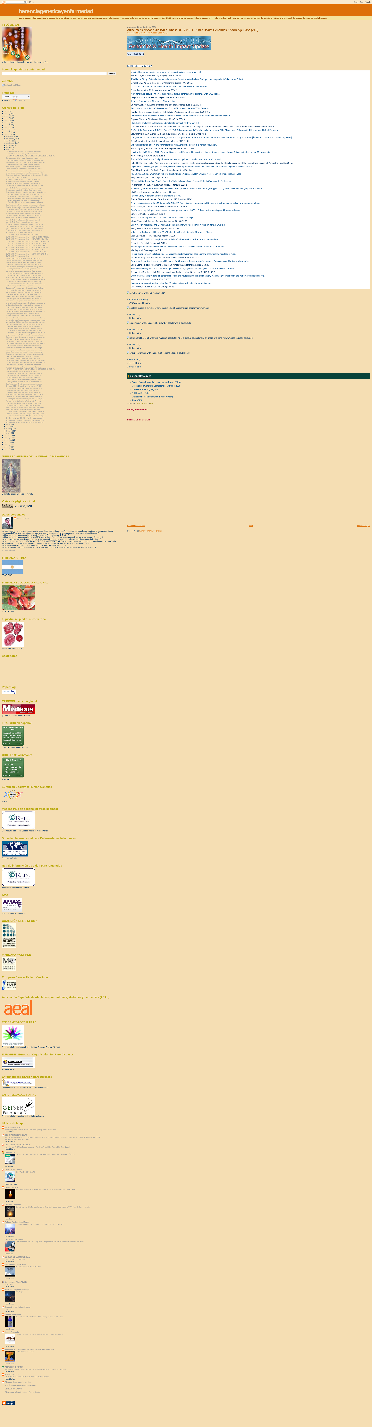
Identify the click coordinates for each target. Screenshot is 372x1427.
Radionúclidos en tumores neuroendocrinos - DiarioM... (25, 394)
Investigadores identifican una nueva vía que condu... (24, 350)
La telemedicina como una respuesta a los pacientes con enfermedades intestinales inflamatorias (50, 1242)
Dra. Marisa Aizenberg (14, 1239)
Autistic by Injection (13, 1315)
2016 (7, 134)
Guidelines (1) (135, 360)
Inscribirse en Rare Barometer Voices (19, 232)
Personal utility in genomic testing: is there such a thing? (156, 196)
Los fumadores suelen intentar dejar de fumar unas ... (24, 341)
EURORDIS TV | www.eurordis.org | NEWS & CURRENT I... (27, 254)
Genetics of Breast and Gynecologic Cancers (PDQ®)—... (26, 414)
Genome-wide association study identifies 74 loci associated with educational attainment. (171, 283)
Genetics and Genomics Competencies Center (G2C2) (156, 386)
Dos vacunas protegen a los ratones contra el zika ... (24, 301)
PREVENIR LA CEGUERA (15, 1264)
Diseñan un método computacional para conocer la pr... (25, 205)
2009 (7, 449)
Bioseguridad (10, 1152)
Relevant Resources (140, 376)
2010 (7, 447)
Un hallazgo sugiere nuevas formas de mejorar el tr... (24, 198)
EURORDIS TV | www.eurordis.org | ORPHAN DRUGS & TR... (28, 241)
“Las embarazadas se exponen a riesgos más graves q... (26, 162)
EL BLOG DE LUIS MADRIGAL (17, 1257)
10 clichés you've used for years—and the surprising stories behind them (30, 1130)
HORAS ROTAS (11, 1187)
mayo (8, 424)
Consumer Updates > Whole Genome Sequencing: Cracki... (27, 175)
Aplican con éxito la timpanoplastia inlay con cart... (23, 409)
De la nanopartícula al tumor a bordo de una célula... (24, 299)
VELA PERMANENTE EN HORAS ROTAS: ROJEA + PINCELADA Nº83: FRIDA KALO (46, 1189)
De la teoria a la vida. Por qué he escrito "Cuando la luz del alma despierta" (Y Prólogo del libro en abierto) (53, 1207)
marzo (8, 429)
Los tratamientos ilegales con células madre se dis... (24, 152)
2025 (7, 114)
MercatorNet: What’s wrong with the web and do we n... (25, 422)
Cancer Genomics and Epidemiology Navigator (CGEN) (156, 382)
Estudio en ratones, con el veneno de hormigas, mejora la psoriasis (39, 1334)
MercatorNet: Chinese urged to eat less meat (21, 222)
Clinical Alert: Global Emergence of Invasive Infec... (24, 358)
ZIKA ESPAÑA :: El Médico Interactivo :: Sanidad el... (24, 356)
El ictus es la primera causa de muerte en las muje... (24, 275)
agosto (8, 145)
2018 (7, 130)
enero (8, 433)
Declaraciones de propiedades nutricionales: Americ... (25, 169)
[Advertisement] (149, 504)
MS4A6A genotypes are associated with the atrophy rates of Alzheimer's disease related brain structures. (177, 247)
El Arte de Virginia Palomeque (17, 1289)
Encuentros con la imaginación (17, 1307)
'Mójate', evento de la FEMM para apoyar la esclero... (24, 262)
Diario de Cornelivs (13, 1205)
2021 (7, 123)
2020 (7, 125)
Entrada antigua (363, 526)
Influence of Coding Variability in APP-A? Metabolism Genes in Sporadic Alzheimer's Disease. (172, 232)
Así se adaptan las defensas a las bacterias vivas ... (24, 292)
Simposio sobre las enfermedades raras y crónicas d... (25, 224)
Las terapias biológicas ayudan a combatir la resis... (24, 271)
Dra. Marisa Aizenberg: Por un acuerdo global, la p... (24, 281)
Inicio (251, 526)
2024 (7, 116)
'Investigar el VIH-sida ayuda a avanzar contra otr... (24, 403)
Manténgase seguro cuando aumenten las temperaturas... (26, 311)
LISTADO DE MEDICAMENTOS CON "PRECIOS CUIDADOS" (27, 1377)
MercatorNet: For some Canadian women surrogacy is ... (26, 420)
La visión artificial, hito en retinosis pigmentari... (22, 371)
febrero (9, 431)
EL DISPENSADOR (12, 1127)
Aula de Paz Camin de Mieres (17, 1222)
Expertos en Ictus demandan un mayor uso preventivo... (25, 337)
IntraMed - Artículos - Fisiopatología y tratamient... (23, 181)
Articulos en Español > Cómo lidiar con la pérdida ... (24, 167)
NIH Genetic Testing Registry (145, 390)
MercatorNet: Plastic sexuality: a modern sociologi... (24, 188)
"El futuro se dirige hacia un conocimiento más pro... (24, 339)
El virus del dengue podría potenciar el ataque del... (24, 213)
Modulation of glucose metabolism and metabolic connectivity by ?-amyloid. (165, 123)
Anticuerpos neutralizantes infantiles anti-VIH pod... (24, 401)
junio (8, 149)
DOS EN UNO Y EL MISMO (15, 1259)
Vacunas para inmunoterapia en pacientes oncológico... (25, 399)
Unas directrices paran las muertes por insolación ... (24, 365)
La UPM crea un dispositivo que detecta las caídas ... (24, 331)
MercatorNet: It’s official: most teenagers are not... (23, 220)
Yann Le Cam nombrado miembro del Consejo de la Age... (26, 279)
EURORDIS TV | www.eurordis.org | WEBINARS (23, 235)
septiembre (10, 143)
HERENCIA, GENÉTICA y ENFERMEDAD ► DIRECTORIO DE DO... (30, 156)
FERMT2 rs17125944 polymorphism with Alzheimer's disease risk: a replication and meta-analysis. (174, 240)
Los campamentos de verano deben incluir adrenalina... (25, 284)
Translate (21, 100)
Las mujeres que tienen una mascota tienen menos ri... (25, 203)
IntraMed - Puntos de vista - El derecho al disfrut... (23, 179)
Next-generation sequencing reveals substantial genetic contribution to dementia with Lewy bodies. (175, 94)
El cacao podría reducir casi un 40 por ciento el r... (23, 190)
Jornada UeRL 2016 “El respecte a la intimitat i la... (23, 184)
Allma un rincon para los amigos (18, 1382)
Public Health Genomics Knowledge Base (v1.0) (147, 33)
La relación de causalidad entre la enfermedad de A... (24, 388)
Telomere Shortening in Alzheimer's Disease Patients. (154, 101)
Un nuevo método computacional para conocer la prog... (25, 160)
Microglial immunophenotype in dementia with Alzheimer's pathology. (162, 218)
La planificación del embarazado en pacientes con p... (24, 352)
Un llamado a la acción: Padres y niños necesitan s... (24, 164)
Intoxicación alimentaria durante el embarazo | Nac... (24, 218)
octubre (9, 141)
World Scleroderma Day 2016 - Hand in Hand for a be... (25, 226)
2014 (7, 438)
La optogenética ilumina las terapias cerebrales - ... (24, 377)
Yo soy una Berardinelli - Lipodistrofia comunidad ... (24, 258)
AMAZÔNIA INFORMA (14, 1367)
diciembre (10, 137)
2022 (7, 120)
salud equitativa (23, 518)
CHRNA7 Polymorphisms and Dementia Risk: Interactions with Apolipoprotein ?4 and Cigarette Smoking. (178, 225)
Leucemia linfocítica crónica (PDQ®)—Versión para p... (25, 416)
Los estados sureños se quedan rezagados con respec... (26, 320)
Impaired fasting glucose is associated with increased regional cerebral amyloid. (166, 72)
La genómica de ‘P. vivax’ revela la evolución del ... (23, 405)
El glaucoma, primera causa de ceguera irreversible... (24, 373)
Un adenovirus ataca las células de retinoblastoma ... (24, 375)
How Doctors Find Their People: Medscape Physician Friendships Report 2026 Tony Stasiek (37, 1147)
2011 (7, 444)
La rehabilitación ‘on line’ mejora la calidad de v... (23, 154)
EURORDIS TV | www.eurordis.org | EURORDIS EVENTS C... (28, 247)
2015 (7, 435)
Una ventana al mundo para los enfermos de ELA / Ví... (25, 294)
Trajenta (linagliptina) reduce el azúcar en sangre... (24, 201)
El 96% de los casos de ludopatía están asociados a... (25, 273)
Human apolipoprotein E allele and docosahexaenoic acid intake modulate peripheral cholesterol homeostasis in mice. (183, 254)
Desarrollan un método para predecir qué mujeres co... (25, 267)
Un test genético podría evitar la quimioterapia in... (23, 326)
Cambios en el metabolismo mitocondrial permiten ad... (25, 354)
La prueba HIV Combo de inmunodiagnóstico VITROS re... (26, 333)
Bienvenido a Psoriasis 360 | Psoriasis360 (22, 1392)
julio (7, 147)
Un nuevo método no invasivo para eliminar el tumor (24, 328)
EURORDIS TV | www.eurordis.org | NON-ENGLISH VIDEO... (28, 237)
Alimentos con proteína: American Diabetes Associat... (25, 171)
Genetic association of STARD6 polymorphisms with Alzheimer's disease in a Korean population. (174, 145)
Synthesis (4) (135, 367)
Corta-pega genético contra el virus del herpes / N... (24, 158)
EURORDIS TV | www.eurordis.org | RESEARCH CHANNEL (27, 243)
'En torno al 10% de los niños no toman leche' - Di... (24, 386)
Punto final (8, 1309)
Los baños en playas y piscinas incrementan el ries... (24, 211)
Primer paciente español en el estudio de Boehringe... (24, 348)
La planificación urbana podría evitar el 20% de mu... (24, 290)
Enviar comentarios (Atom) (150, 531)
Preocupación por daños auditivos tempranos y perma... (25, 407)
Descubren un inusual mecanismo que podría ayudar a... (26, 192)
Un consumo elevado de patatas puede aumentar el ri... (25, 194)
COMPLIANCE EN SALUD (25, 1172)
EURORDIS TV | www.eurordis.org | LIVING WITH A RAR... (27, 252)
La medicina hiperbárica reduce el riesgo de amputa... (24, 209)
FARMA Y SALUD (12, 1374)
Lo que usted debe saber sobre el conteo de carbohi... (25, 173)
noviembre (10, 139)
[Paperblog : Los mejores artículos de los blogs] (9, 694)
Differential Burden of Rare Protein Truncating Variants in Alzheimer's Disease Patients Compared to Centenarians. (182, 181)
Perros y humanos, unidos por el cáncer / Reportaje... (25, 296)
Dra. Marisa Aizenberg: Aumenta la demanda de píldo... (25, 186)
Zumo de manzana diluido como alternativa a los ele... (24, 324)
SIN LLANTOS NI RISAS (25, 1352)
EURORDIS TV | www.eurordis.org (18, 256)
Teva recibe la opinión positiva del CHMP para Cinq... (24, 196)
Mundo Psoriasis (12, 1332)
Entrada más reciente (136, 526)
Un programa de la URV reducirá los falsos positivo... (24, 335)
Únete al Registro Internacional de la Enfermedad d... (24, 230)
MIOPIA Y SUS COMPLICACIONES (28, 1267)
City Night (19, 1292)
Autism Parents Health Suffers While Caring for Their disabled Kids (39, 1317)
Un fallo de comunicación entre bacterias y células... (24, 264)
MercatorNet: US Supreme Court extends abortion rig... (25, 322)
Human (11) (134, 315)
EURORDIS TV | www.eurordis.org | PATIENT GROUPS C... (27, 249)
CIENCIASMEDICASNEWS (16, 1135)
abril (8, 426)
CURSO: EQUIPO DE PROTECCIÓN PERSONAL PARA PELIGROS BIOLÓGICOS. (46, 1154)
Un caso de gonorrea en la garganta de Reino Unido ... (25, 309)
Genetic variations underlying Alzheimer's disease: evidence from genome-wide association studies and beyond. (180, 116)
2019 (7, 127)
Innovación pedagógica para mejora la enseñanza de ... (25, 303)
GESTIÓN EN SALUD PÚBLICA (17, 1145)
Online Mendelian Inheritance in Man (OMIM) (152, 397)
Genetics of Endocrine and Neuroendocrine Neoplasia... (25, 411)
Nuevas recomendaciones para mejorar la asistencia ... (25, 277)
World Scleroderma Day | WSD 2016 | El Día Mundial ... (25, 228)
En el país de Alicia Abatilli (16, 1282)
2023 (7, 118)
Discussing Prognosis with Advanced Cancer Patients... (25, 288)
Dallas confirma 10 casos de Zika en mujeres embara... (25, 318)
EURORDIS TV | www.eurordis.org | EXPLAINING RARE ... (27, 245)
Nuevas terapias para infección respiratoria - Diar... (24, 380)
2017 (7, 132)
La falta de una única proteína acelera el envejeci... (23, 390)
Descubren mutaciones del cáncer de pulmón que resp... (26, 343)
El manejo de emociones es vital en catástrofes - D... (24, 382)
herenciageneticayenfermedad (56, 11)
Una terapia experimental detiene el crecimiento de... (24, 345)
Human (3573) (135, 330)
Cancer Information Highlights (16, 177)
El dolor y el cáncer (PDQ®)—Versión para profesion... (25, 418)
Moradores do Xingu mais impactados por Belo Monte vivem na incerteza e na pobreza (35, 1369)
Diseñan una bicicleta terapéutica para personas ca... (24, 384)
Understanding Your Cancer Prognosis (19, 286)
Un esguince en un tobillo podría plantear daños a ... (24, 314)
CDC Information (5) (138, 300)
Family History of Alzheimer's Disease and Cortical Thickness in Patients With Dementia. (170, 109)
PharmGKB (137, 401)
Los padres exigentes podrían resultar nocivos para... (25, 215)
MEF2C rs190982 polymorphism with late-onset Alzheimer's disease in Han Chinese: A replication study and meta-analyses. (186, 174)
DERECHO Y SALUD (13, 1170)
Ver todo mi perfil (8, 550)
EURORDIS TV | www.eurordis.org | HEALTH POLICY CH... (27, 239)
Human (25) (134, 345)
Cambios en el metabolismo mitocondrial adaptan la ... (24, 397)
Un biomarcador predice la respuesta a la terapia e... (24, 392)
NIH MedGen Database (142, 393)
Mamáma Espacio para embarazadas (20, 1385)
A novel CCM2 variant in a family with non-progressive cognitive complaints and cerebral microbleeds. (176, 159)
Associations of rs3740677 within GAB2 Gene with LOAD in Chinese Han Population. (169, 87)
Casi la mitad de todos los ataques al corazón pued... (24, 207)
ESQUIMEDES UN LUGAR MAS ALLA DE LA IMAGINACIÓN (29, 1349)
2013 (7, 440)
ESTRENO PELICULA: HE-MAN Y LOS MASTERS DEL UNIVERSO (40, 1224)
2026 (7, 111)
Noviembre (9, 1284)
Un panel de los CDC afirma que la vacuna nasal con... (25, 307)
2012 (7, 442)
